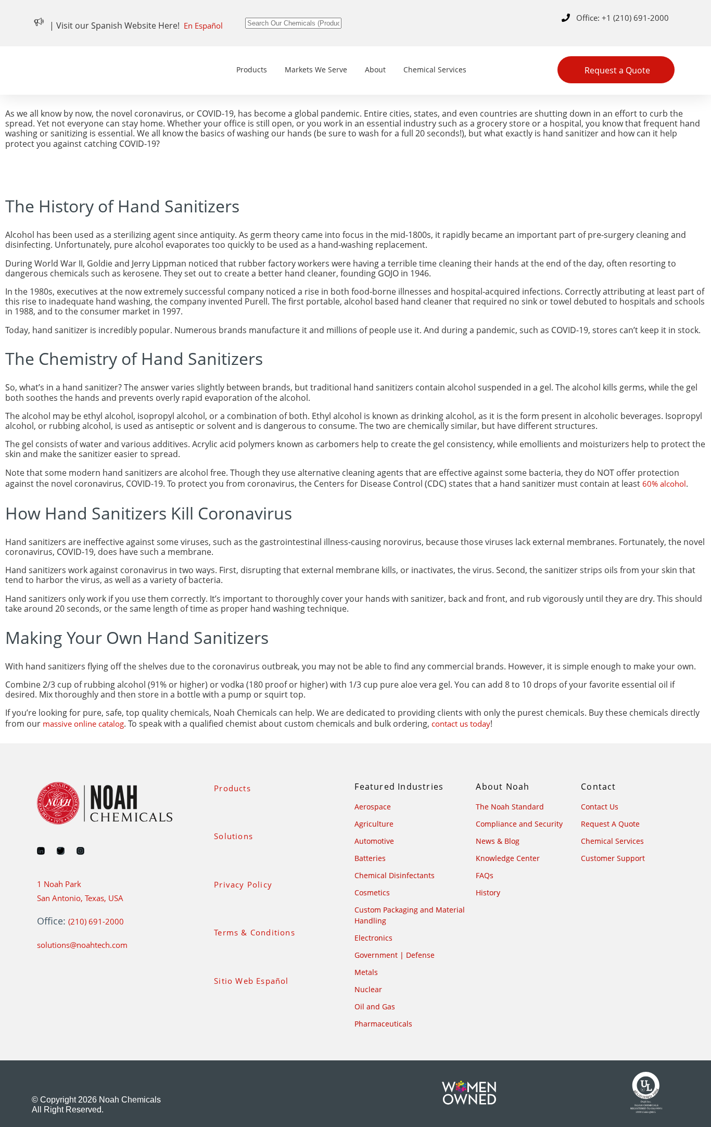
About (375, 69)
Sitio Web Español (251, 981)
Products (251, 69)
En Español (203, 25)
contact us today (460, 723)
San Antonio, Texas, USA (80, 898)
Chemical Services (434, 69)
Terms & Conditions (254, 932)
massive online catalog (83, 723)
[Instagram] (80, 851)
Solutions (233, 836)
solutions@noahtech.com (82, 945)
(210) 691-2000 (96, 921)
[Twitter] (61, 851)
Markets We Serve (316, 69)
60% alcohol (664, 483)
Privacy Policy (243, 884)
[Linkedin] (41, 851)
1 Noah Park (59, 884)
